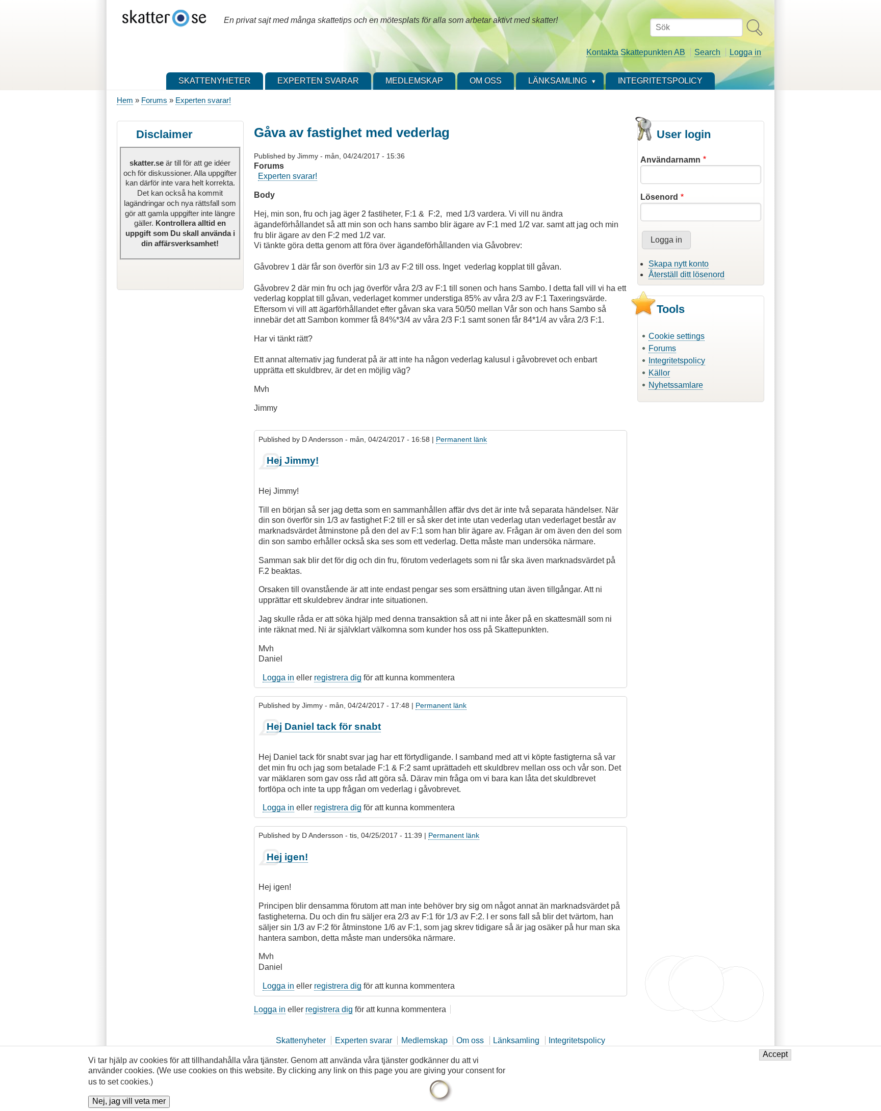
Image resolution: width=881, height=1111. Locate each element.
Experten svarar (363, 1040)
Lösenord (659, 197)
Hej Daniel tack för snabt (324, 726)
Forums (154, 100)
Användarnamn (670, 159)
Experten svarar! (203, 100)
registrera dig (337, 677)
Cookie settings (677, 336)
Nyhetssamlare (676, 385)
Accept (775, 1054)
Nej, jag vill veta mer (129, 1101)
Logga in (745, 52)
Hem (125, 100)
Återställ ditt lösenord (686, 274)
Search (707, 52)
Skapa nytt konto (679, 263)
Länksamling (516, 1040)
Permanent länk (461, 439)
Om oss (470, 1040)
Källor (659, 372)
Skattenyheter (301, 1040)
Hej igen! (287, 857)
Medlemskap (424, 1040)
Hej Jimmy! (293, 460)
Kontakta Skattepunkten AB (635, 52)
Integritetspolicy (677, 360)
